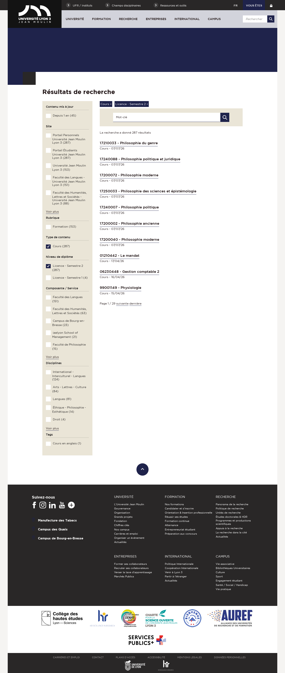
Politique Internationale (179, 564)
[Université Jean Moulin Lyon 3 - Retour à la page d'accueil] (35, 14)
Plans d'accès (125, 657)
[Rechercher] (270, 19)
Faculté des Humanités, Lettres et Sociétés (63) (69, 311)
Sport (219, 576)
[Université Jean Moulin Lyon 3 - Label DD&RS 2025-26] (130, 618)
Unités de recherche (228, 512)
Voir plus (52, 211)
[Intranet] (271, 5)
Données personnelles (230, 657)
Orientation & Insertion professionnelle (188, 512)
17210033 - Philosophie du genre (129, 143)
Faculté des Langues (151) (67, 299)
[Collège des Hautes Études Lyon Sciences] (61, 618)
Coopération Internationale (181, 568)
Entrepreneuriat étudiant (180, 529)
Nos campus (121, 529)
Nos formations (174, 504)
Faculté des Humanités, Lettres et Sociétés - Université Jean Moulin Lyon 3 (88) (69, 198)
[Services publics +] (146, 640)
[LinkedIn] (52, 505)
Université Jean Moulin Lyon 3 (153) (69, 167)
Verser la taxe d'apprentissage (133, 572)
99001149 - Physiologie (120, 288)
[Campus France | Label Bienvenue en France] (192, 618)
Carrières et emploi (126, 533)
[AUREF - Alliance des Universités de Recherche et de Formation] (230, 618)
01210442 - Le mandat (119, 255)
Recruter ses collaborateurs (131, 568)
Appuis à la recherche (229, 528)
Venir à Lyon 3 (173, 572)
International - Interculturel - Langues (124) (69, 375)
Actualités (120, 542)
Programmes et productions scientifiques (233, 522)
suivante (122, 303)
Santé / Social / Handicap (232, 585)
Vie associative (225, 564)
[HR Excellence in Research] (102, 618)
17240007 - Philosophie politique (129, 207)
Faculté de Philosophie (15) (69, 346)
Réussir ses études (176, 516)
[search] (258, 19)
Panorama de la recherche (232, 504)
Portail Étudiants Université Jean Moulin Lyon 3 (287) (68, 154)
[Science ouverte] (161, 618)
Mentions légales (189, 657)
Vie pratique (223, 589)
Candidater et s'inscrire (179, 508)
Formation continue (177, 521)
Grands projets (123, 516)
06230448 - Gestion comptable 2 (129, 271)
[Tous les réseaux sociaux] (71, 505)
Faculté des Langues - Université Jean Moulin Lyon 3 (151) (68, 181)
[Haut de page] (142, 469)
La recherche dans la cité (231, 532)
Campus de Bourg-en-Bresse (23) (68, 323)
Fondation (120, 521)
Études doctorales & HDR (231, 516)
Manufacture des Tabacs (57, 520)
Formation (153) (64, 226)
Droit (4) (59, 419)
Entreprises (156, 19)
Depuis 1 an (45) (64, 115)
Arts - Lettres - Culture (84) (69, 389)
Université (75, 19)
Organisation (122, 512)
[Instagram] (42, 505)
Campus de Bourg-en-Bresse (60, 538)
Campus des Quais (53, 529)
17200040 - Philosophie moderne (129, 239)
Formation (101, 19)
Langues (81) (61, 399)
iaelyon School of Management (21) (65, 334)
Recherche (128, 19)
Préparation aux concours (181, 533)
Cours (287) (61, 246)
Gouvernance (122, 508)
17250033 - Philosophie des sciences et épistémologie (148, 191)
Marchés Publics (124, 576)
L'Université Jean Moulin (129, 504)
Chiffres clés (121, 525)
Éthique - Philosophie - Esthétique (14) (69, 409)
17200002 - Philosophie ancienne (129, 223)
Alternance (171, 525)
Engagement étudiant (229, 580)
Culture (220, 572)
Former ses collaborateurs (130, 564)
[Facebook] (34, 505)
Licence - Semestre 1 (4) (70, 277)
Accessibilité (156, 657)
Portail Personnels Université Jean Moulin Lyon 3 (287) (68, 138)
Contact (98, 657)
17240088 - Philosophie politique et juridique (140, 159)
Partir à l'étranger (176, 576)
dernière (135, 303)
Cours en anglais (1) (66, 443)
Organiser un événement (129, 537)
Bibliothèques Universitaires (233, 568)
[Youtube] (62, 505)
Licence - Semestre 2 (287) (67, 268)
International (187, 19)
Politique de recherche (230, 508)
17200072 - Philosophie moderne (129, 175)
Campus (214, 19)
